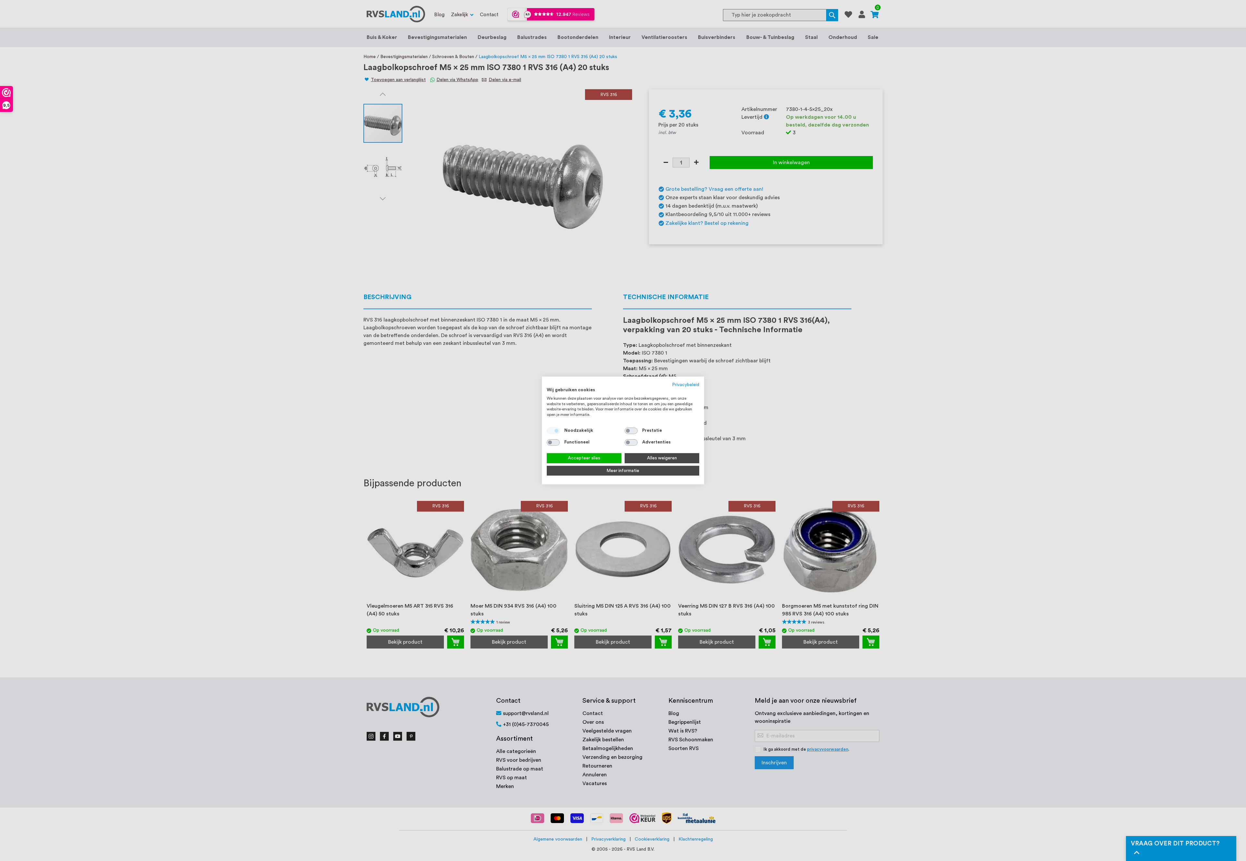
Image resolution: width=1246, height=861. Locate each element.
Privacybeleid (685, 384)
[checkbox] (631, 431)
